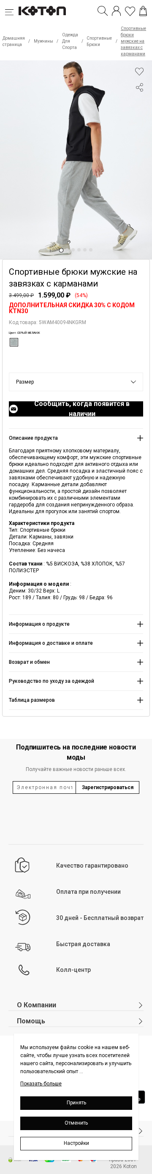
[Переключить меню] (12, 11)
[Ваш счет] (116, 11)
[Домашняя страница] (42, 11)
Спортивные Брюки (99, 41)
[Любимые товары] (130, 11)
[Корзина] (143, 11)
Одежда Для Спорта (70, 41)
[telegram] (139, 119)
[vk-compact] (139, 104)
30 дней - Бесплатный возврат (100, 917)
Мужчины (43, 41)
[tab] (61, 250)
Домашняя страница (14, 41)
